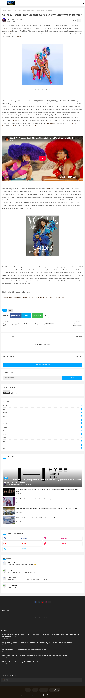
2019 (43, 430)
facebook (24, 538)
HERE (19, 36)
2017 (43, 438)
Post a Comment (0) (42, 365)
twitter (24, 548)
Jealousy (16, 126)
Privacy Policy (54, 690)
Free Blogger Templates (35, 695)
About (35, 690)
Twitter (27, 315)
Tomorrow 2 (51, 123)
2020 (43, 427)
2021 (43, 423)
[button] (83, 3)
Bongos (5, 28)
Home (4, 10)
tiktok (64, 543)
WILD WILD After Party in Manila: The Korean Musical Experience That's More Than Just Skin (46, 508)
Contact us (44, 690)
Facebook (16, 315)
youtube (23, 543)
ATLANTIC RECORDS (57, 297)
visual (10, 31)
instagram (64, 538)
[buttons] (35, 602)
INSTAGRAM (32, 297)
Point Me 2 (38, 126)
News (9, 10)
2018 (43, 434)
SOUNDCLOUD (43, 297)
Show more (78, 336)
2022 (43, 420)
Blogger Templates (60, 695)
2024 (43, 413)
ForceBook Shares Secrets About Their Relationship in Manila (36, 499)
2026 (43, 405)
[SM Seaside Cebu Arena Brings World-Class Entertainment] (9, 520)
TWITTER (23, 297)
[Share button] (46, 315)
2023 (43, 416)
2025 (43, 409)
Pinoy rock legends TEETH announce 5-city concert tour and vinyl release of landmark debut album (47, 490)
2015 (43, 445)
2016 (43, 441)
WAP (48, 189)
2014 (43, 448)
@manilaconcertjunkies (10, 680)
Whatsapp (38, 315)
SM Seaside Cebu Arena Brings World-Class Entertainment (35, 518)
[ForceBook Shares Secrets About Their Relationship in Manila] (9, 501)
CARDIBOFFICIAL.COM (10, 297)
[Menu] (3, 3)
